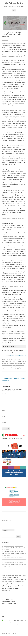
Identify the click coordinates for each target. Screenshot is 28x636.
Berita (15, 359)
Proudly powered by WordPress (9, 633)
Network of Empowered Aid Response (13, 367)
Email (4, 416)
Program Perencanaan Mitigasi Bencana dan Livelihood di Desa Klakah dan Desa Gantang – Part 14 (14, 558)
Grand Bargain (5, 361)
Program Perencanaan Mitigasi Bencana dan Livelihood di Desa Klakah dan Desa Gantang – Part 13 (14, 564)
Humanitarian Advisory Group (9, 365)
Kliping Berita (12, 361)
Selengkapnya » (6, 590)
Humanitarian (22, 363)
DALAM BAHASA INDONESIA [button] (9, 346)
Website (4, 422)
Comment (4, 393)
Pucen (21, 368)
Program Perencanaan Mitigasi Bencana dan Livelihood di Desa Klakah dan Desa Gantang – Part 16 (14, 547)
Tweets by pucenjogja (7, 520)
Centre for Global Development (18, 355)
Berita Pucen (20, 359)
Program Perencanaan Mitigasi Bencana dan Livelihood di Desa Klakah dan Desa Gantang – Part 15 (14, 553)
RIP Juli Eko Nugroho (20, 378)
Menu (14, 10)
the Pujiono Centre (14, 3)
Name (4, 410)
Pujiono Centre (5, 368)
